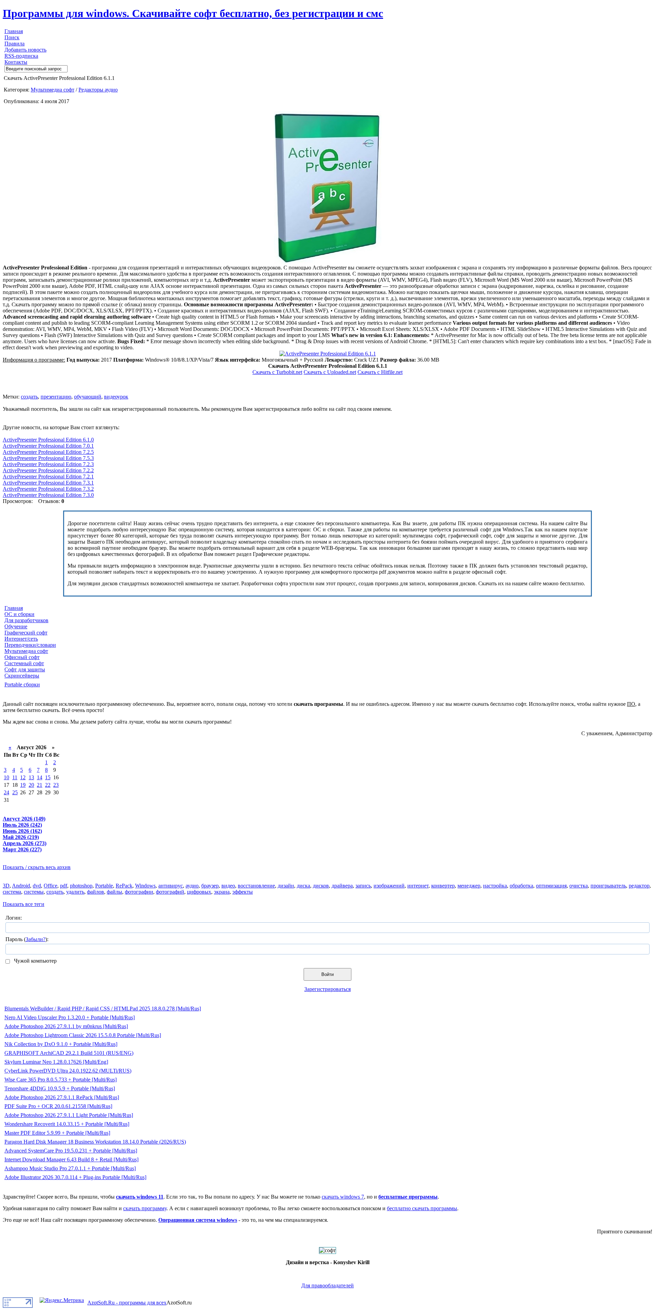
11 (14, 777)
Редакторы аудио (98, 90)
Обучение (15, 626)
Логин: (13, 918)
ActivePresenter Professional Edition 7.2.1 (48, 476)
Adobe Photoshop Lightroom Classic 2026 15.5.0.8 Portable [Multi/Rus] (82, 1035)
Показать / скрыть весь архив (37, 867)
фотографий (170, 892)
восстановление (256, 886)
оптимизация (551, 886)
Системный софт (24, 663)
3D (6, 886)
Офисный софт (22, 657)
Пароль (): (26, 939)
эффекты (242, 892)
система (12, 892)
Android (21, 886)
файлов (95, 892)
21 (39, 785)
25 (15, 792)
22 (47, 785)
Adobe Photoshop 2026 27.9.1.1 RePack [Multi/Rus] (61, 1097)
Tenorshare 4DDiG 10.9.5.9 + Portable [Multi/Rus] (59, 1088)
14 (39, 777)
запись (363, 886)
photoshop (81, 886)
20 (31, 785)
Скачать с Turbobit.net (277, 372)
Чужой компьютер (35, 961)
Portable (104, 886)
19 (23, 785)
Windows (145, 886)
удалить (75, 892)
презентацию (56, 397)
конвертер (443, 886)
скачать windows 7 (343, 1197)
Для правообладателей (327, 1285)
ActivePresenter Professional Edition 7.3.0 (48, 495)
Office (50, 886)
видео (228, 886)
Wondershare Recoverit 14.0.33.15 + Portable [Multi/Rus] (66, 1124)
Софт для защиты (24, 669)
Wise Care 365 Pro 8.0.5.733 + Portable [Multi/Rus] (60, 1079)
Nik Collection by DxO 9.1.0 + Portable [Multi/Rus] (60, 1044)
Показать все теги (23, 904)
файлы (114, 892)
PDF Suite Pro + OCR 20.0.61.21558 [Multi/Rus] (58, 1106)
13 (31, 777)
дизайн (286, 886)
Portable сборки (22, 684)
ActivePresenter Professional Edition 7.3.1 (48, 483)
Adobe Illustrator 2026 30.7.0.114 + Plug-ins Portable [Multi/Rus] (75, 1177)
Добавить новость (25, 50)
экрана (222, 892)
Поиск (11, 37)
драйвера (342, 886)
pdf (63, 886)
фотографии (139, 892)
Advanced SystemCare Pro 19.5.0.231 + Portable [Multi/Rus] (70, 1151)
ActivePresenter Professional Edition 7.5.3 (48, 458)
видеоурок (116, 397)
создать (29, 397)
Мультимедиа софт (52, 90)
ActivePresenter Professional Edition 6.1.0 (48, 440)
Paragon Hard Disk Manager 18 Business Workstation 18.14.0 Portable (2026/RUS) (95, 1142)
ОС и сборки (19, 614)
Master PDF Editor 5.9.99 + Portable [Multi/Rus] (57, 1133)
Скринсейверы (21, 676)
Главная (13, 31)
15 (47, 777)
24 (6, 792)
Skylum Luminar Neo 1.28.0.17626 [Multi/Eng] (56, 1062)
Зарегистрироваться (327, 989)
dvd (37, 886)
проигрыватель (608, 886)
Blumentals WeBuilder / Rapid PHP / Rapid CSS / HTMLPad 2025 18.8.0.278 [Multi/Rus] (102, 1008)
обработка (521, 886)
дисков (321, 886)
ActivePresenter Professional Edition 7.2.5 (48, 452)
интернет (417, 886)
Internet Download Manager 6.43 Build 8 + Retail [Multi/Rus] (71, 1159)
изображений (389, 886)
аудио (192, 886)
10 (6, 777)
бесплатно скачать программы (422, 1208)
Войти (327, 974)
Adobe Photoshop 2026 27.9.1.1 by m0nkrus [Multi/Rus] (66, 1026)
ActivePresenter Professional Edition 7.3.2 (48, 489)
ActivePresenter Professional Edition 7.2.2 (48, 470)
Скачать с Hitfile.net (380, 372)
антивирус (170, 886)
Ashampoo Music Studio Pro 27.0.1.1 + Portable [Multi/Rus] (70, 1168)
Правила (14, 43)
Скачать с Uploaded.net (330, 372)
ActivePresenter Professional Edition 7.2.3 (48, 464)
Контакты (15, 62)
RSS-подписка (21, 56)
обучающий (87, 397)
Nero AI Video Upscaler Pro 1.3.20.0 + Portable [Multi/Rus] (69, 1017)
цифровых (199, 892)
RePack (124, 886)
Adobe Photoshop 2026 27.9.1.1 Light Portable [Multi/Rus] (68, 1115)
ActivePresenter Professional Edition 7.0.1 (48, 446)
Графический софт (25, 632)
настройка (495, 886)
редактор (639, 886)
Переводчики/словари (30, 645)
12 (23, 777)
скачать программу (144, 1208)
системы (34, 892)
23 (56, 785)
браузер (210, 886)
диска (303, 886)
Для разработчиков (26, 620)
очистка (578, 886)
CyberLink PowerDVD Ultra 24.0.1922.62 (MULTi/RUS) (67, 1071)
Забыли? (35, 939)
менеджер (468, 886)
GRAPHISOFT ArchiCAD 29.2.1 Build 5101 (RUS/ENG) (68, 1053)
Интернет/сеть (21, 639)
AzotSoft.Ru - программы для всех (126, 1302)
